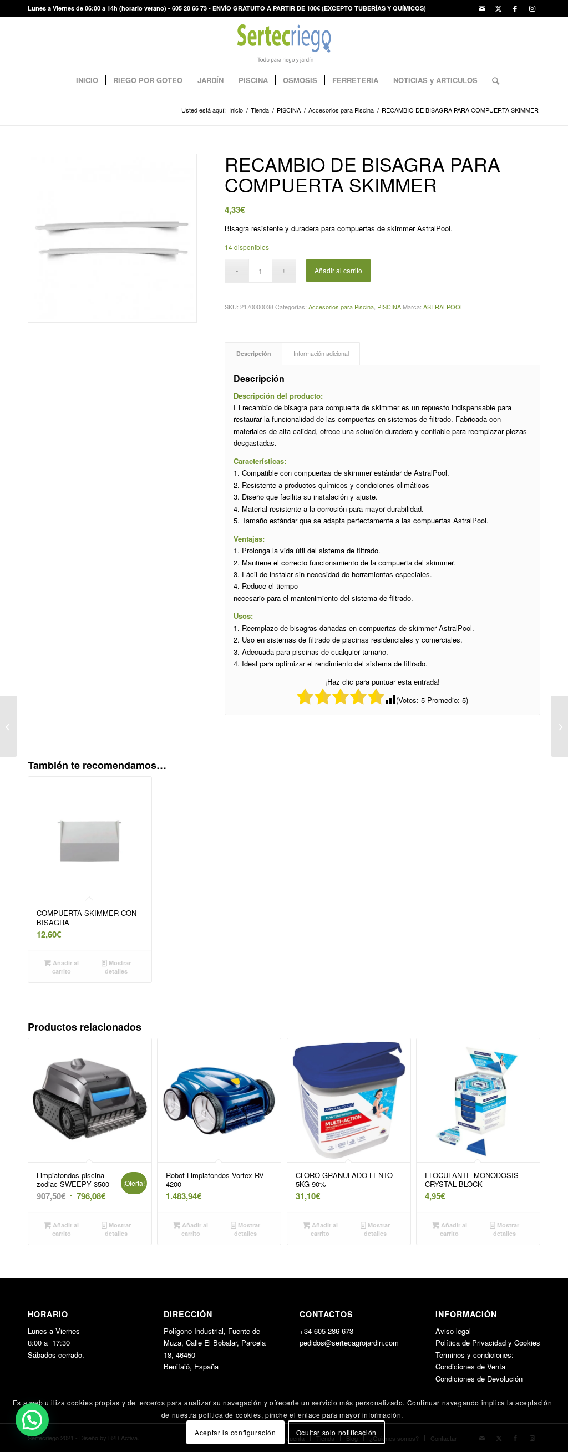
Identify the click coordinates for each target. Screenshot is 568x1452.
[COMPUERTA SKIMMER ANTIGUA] (8, 726)
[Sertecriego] (284, 42)
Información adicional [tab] (321, 353)
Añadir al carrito (338, 270)
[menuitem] (87, 80)
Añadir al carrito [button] (65, 967)
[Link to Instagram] (532, 8)
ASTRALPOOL (443, 306)
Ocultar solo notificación (336, 1432)
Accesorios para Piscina (341, 306)
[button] (32, 1419)
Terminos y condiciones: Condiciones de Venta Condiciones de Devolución (479, 1366)
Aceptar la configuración (235, 1432)
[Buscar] (492, 80)
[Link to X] (498, 8)
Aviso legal (453, 1331)
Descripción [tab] (253, 353)
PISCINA (389, 306)
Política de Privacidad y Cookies (487, 1342)
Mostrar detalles (118, 967)
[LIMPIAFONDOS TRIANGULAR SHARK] (559, 726)
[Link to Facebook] (515, 8)
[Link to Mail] (482, 8)
